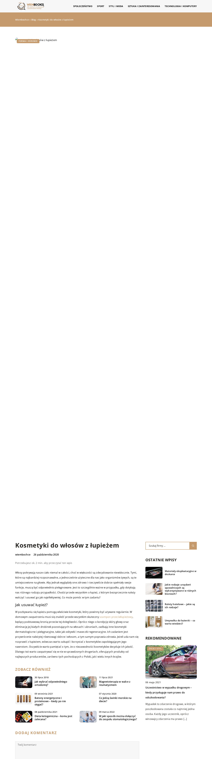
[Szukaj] (193, 546)
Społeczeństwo (82, 6)
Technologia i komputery (181, 6)
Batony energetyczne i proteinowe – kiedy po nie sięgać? (50, 701)
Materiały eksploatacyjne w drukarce (180, 573)
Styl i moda (116, 6)
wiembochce (22, 554)
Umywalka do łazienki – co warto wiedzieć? (180, 622)
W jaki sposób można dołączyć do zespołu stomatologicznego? (118, 718)
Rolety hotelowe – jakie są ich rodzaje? (180, 606)
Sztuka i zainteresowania (144, 6)
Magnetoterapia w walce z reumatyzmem (115, 683)
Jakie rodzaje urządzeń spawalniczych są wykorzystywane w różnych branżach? (180, 589)
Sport (100, 6)
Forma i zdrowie (28, 41)
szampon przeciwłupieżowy (116, 617)
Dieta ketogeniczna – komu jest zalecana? (53, 718)
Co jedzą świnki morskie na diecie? (115, 699)
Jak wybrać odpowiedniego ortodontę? (51, 683)
